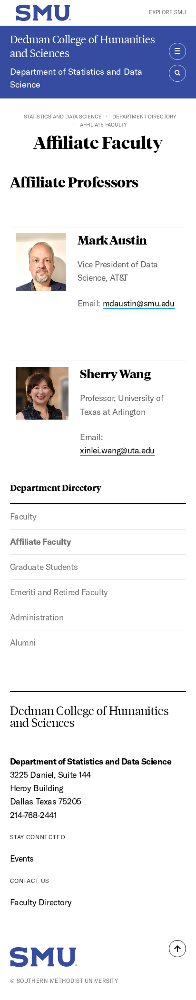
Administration (37, 617)
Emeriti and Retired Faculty (59, 592)
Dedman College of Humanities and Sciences (82, 46)
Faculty (23, 516)
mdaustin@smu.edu (139, 303)
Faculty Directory (41, 902)
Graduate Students (44, 566)
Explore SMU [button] (167, 12)
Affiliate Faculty (40, 541)
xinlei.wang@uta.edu (117, 450)
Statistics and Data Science (63, 116)
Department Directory (144, 116)
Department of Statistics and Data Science (76, 78)
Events (22, 858)
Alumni (23, 642)
